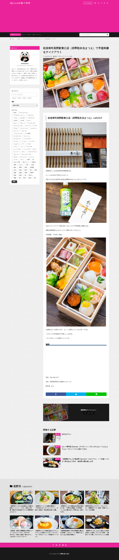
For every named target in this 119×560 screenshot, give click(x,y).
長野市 (18, 39)
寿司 (71, 56)
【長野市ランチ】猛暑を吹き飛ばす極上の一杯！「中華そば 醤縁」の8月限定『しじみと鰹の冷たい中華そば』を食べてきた (72, 509)
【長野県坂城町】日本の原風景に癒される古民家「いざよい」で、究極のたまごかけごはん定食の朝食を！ (72, 532)
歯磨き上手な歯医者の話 (28, 78)
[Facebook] (56, 394)
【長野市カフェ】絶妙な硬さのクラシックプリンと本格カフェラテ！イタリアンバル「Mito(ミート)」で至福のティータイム (47, 533)
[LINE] (96, 394)
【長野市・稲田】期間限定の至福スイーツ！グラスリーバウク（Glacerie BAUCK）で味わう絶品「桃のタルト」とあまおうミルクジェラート (21, 533)
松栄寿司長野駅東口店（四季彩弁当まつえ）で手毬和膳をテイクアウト (39, 39)
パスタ (33, 34)
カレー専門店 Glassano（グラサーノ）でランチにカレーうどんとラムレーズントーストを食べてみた (85, 448)
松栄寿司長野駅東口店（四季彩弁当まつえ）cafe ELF (75, 117)
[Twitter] (76, 394)
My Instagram (88, 3)
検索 (14, 181)
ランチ (68, 56)
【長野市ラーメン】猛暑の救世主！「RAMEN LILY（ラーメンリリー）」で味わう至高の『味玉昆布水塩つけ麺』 (46, 508)
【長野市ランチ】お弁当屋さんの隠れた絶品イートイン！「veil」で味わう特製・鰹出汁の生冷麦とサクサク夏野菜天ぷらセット (21, 509)
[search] (107, 34)
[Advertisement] (59, 19)
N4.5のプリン (66, 434)
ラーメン (38, 34)
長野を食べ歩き (64, 553)
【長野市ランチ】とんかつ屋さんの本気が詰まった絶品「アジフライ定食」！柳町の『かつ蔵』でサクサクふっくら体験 (97, 532)
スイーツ (23, 34)
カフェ (29, 34)
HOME (13, 39)
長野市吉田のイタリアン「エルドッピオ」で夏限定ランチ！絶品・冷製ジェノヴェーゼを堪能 (97, 508)
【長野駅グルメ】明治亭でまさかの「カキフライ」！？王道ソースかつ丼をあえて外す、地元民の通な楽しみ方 (85, 460)
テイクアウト (63, 56)
